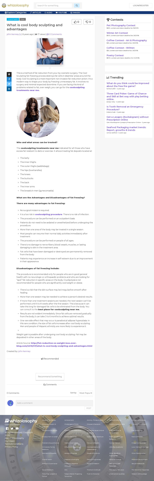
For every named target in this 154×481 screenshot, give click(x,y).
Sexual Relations (47, 470)
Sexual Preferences (138, 463)
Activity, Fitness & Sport (95, 420)
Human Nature (114, 443)
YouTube (62, 13)
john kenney (13, 34)
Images (76, 13)
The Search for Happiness (140, 470)
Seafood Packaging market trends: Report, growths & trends (126, 128)
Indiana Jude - (112, 112)
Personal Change (115, 459)
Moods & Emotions (93, 453)
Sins (65, 470)
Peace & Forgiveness (94, 459)
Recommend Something (50, 376)
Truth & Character (93, 474)
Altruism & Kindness (138, 420)
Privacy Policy (11, 447)
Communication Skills (117, 424)
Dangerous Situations (49, 430)
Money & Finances (70, 453)
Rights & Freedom (93, 463)
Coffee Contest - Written (121, 48)
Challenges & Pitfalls (71, 424)
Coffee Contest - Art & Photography (127, 40)
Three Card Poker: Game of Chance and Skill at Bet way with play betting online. (127, 96)
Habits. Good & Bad (71, 443)
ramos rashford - (113, 133)
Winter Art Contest (117, 33)
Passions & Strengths (71, 459)
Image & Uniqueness (139, 443)
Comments (55, 34)
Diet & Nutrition (137, 430)
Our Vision (10, 441)
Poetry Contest (115, 55)
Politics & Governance (49, 463)
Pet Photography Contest (121, 25)
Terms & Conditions (14, 444)
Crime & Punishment (139, 424)
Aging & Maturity (115, 420)
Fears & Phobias (137, 437)
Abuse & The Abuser (49, 420)
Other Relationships (138, 453)
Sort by (73, 393)
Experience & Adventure (95, 437)
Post (88, 408)
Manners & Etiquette (49, 453)
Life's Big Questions (116, 447)
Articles (36, 13)
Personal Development (140, 459)
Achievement (69, 420)
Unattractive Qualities (117, 474)
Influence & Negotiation (72, 447)
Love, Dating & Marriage (140, 447)
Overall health (13, 19)
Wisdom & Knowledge (139, 474)
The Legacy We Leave (116, 470)
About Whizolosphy (14, 438)
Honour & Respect (93, 443)
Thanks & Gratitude (93, 470)
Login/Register (140, 5)
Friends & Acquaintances (50, 443)
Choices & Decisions (93, 424)
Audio (49, 13)
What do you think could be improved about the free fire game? (128, 84)
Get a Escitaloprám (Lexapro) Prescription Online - (124, 122)
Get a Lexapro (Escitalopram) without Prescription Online (128, 118)
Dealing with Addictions (72, 430)
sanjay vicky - (111, 102)
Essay (23, 19)
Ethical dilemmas (70, 437)
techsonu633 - (112, 89)
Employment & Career (50, 437)
